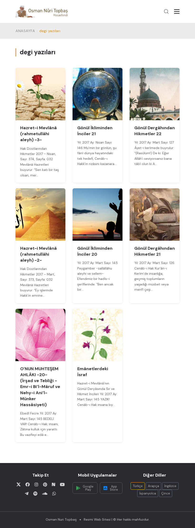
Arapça (153, 486)
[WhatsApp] (54, 493)
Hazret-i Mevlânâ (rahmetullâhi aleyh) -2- (38, 254)
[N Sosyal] (53, 484)
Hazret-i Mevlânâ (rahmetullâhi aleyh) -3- (38, 134)
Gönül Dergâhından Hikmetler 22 (154, 131)
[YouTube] (62, 484)
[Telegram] (27, 493)
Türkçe (138, 486)
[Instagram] (36, 484)
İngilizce (170, 486)
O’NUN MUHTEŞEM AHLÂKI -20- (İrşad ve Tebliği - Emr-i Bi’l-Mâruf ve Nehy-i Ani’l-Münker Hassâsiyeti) (40, 387)
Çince (165, 493)
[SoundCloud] (45, 493)
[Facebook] (27, 484)
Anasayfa (25, 30)
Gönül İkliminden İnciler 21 (94, 131)
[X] (18, 484)
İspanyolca (147, 493)
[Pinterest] (45, 484)
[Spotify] (35, 493)
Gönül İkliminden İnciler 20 (94, 251)
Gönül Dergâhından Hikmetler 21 (154, 251)
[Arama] (166, 11)
